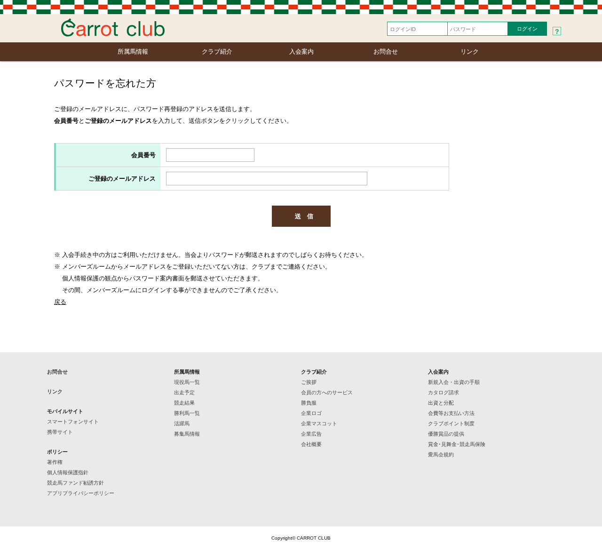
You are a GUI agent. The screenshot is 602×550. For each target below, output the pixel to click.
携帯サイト (60, 432)
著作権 (55, 462)
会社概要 (311, 444)
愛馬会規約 (441, 454)
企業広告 (311, 434)
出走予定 (184, 392)
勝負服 (309, 403)
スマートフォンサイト (73, 421)
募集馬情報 (187, 434)
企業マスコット (319, 423)
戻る (60, 301)
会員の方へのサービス (327, 392)
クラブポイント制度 (451, 423)
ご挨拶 (309, 382)
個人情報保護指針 (67, 472)
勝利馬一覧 (187, 413)
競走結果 (184, 403)
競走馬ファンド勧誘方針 (75, 483)
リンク (469, 51)
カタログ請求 (443, 392)
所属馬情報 (133, 51)
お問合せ (385, 51)
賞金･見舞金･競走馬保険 (456, 444)
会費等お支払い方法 (451, 413)
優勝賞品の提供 (446, 434)
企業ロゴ (311, 413)
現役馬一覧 (187, 382)
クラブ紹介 (217, 51)
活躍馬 (182, 423)
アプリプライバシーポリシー (80, 493)
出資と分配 (441, 403)
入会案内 (301, 51)
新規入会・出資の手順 (454, 382)
